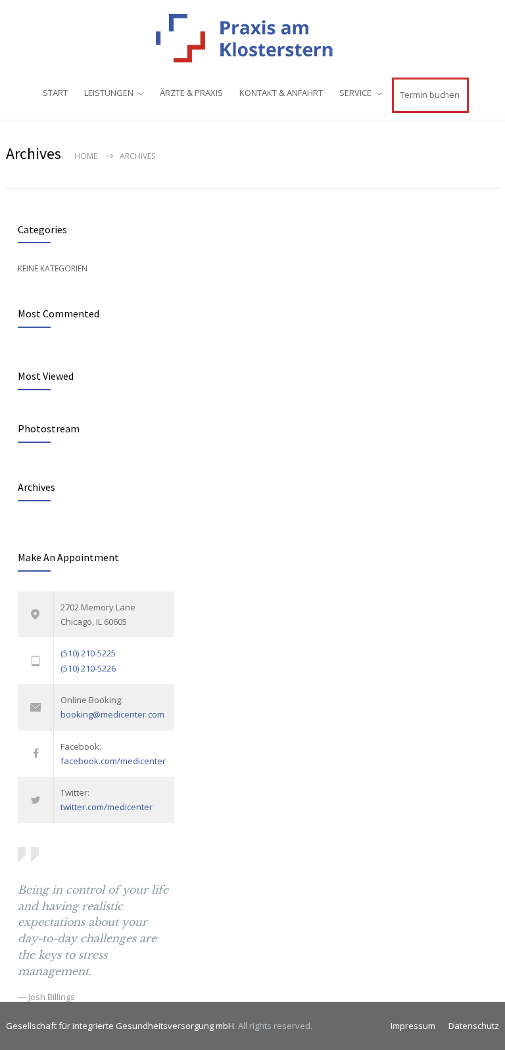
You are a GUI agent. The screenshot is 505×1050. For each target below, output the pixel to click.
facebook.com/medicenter (113, 761)
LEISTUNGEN (108, 93)
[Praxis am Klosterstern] (253, 38)
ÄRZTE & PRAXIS (191, 93)
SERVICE (355, 93)
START (55, 93)
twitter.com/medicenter (106, 807)
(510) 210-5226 (88, 668)
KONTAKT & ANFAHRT (281, 93)
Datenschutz (473, 1026)
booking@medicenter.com (112, 714)
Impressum (413, 1026)
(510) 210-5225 (88, 653)
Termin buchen (430, 95)
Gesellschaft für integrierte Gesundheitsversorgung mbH (120, 1026)
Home (85, 156)
